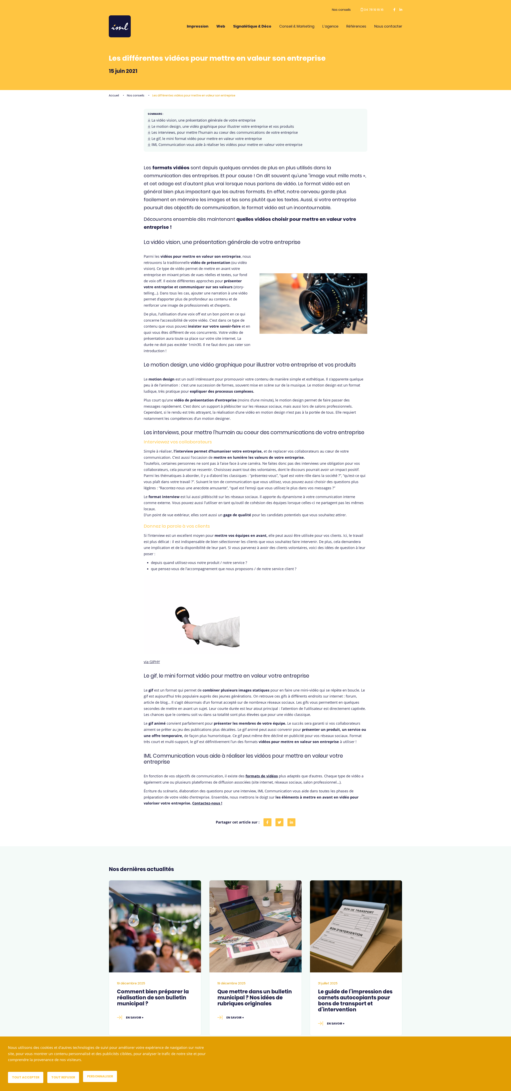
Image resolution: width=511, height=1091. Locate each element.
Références (356, 26)
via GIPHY (152, 661)
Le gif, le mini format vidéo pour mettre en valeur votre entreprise (206, 138)
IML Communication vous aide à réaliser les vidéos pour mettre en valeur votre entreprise (226, 144)
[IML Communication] (120, 26)
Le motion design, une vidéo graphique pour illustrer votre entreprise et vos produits (222, 126)
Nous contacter (388, 26)
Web (220, 26)
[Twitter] (279, 822)
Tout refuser (63, 1077)
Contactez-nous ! (207, 803)
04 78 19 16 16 (373, 9)
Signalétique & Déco (252, 26)
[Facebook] (267, 822)
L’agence (330, 26)
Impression (197, 26)
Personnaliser (100, 1076)
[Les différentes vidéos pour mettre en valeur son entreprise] (291, 822)
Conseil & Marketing (296, 26)
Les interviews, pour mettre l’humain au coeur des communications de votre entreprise (224, 132)
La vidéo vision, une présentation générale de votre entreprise (203, 120)
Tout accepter (25, 1077)
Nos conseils (341, 9)
